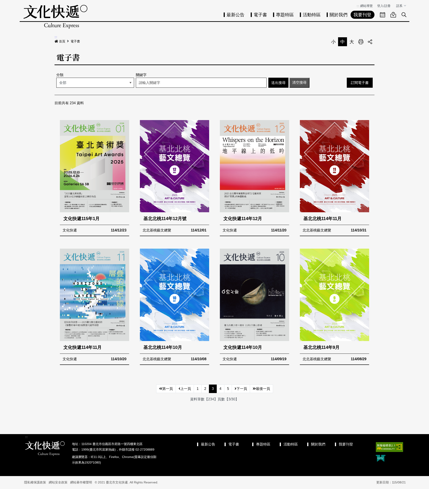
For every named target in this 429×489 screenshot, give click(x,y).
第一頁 (167, 389)
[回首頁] (55, 17)
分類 (59, 75)
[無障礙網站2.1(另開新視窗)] (389, 447)
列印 (360, 41)
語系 (399, 6)
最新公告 (235, 14)
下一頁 (241, 389)
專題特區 (285, 14)
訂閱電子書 (360, 83)
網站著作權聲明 (81, 482)
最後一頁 (263, 389)
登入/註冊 (384, 6)
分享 (370, 41)
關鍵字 (141, 75)
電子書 (260, 14)
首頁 (62, 41)
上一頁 (185, 389)
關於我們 (338, 14)
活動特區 (312, 14)
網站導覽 (366, 6)
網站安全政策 (58, 482)
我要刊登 (362, 14)
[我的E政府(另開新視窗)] (380, 459)
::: (358, 6)
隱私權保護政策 (35, 482)
